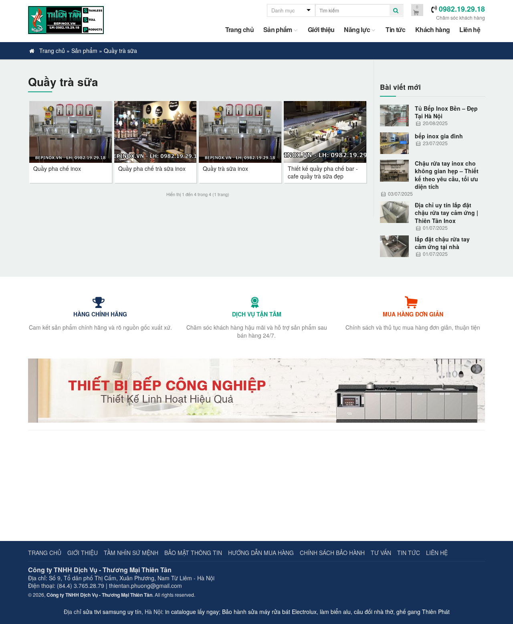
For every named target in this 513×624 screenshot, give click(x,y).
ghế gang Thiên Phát (423, 612)
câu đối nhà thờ (373, 612)
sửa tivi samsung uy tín (112, 612)
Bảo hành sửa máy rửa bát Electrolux (269, 612)
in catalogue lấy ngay (192, 612)
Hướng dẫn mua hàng (261, 553)
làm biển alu (335, 612)
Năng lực (357, 29)
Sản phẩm (277, 29)
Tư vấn (381, 553)
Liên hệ (469, 29)
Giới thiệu (321, 29)
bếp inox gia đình (439, 136)
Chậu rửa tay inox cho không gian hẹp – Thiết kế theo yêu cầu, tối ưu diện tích (447, 175)
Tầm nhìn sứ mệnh (131, 553)
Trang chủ (239, 29)
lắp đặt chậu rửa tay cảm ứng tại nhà (442, 243)
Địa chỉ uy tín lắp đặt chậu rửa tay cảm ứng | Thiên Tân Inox (446, 213)
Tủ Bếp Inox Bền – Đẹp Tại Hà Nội (446, 112)
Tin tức (396, 29)
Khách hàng (432, 29)
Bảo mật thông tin (193, 553)
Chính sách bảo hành (332, 553)
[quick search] (396, 10)
